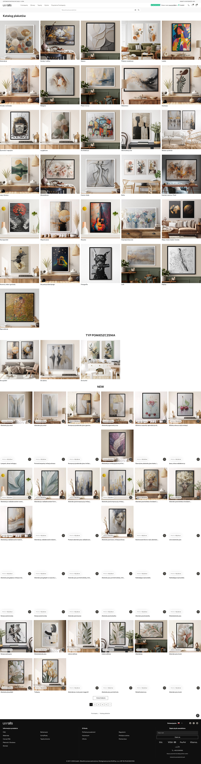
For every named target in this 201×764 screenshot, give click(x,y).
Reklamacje (44, 732)
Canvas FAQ (6, 739)
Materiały (6, 735)
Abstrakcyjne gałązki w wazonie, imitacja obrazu (45, 578)
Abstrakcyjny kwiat (175, 654)
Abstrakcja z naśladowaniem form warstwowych (45, 501)
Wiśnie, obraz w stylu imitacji (178, 425)
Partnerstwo (123, 739)
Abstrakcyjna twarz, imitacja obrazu (113, 539)
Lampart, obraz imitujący (8, 463)
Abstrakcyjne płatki (7, 692)
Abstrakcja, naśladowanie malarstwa (12, 539)
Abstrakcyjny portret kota (110, 692)
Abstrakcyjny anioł (7, 425)
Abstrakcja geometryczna (110, 425)
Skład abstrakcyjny (175, 616)
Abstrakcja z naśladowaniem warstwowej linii (12, 501)
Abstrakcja (138, 654)
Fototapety (94, 713)
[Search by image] (135, 10)
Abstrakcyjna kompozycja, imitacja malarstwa (79, 501)
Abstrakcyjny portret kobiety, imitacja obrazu (79, 578)
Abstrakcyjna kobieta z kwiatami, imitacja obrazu (146, 501)
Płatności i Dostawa (9, 742)
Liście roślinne (72, 654)
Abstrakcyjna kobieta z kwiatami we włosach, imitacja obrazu (180, 501)
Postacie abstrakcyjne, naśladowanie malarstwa (79, 539)
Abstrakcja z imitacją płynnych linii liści (113, 463)
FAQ (4, 732)
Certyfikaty (44, 735)
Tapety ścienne (45, 739)
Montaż (5, 746)
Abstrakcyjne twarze (74, 616)
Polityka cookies (124, 735)
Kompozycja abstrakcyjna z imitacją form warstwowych (79, 463)
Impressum (85, 735)
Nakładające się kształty (143, 578)
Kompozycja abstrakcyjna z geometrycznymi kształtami (79, 425)
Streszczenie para (6, 654)
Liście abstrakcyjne (175, 539)
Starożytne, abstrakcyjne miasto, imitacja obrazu (146, 463)
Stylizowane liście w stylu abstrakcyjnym (146, 539)
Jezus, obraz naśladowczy (177, 463)
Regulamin (122, 732)
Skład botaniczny (140, 692)
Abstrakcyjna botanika (109, 616)
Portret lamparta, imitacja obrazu (44, 463)
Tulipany (37, 692)
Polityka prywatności (88, 732)
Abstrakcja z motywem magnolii (78, 692)
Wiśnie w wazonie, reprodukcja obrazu (146, 425)
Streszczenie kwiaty (7, 616)
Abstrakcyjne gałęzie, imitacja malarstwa (12, 578)
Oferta (84, 739)
